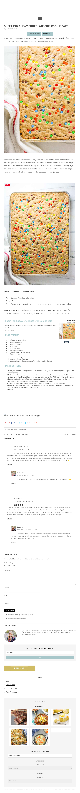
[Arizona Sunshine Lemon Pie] (61, 724)
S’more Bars (10, 301)
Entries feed (10, 684)
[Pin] (5, 423)
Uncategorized (22, 429)
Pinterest (50, 310)
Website (6, 603)
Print (66, 342)
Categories (40, 764)
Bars (12, 429)
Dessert (15, 429)
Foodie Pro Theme (22, 790)
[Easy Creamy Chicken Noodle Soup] (40, 744)
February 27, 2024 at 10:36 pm (27, 530)
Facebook (59, 310)
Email (6, 595)
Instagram (42, 310)
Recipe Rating (8, 563)
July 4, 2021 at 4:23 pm (21, 449)
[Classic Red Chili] (40, 724)
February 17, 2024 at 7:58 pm (23, 501)
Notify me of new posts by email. (16, 619)
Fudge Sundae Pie (13, 298)
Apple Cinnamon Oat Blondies (17, 304)
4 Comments (22, 29)
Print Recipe (47, 33)
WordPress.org (11, 692)
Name (6, 588)
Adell (19, 472)
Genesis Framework (37, 790)
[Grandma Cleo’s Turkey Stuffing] (19, 744)
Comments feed (12, 688)
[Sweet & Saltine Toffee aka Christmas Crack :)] (19, 724)
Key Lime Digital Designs (62, 790)
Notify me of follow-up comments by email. (20, 615)
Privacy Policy (40, 701)
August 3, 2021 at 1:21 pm (25, 475)
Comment (7, 571)
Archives (40, 777)
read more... (32, 634)
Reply (10, 464)
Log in (8, 681)
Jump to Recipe (34, 33)
